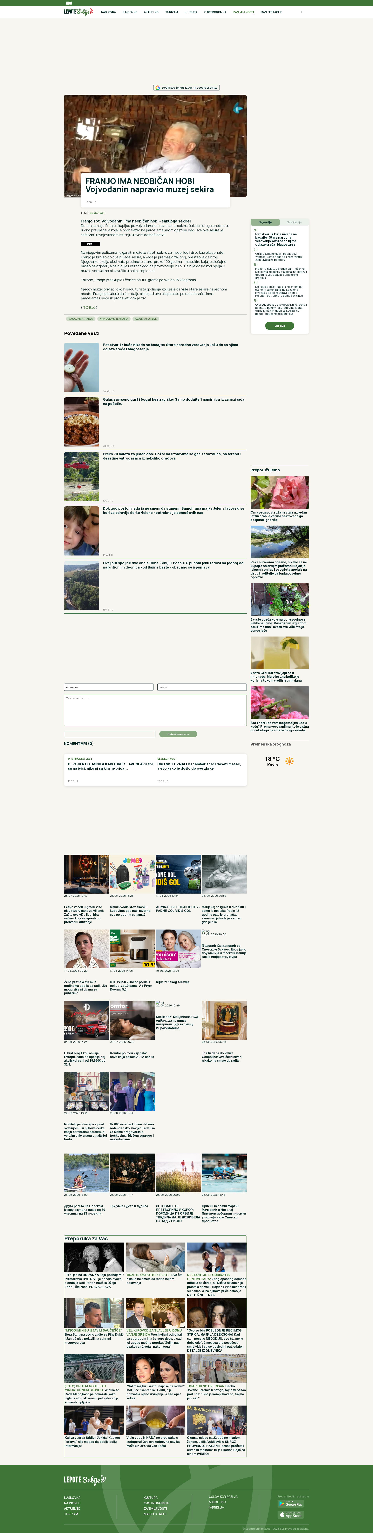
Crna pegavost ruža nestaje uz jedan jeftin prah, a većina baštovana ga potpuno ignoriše (279, 516)
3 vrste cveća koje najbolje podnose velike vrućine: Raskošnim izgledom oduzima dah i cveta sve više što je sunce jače (279, 625)
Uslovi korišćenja (223, 1497)
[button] (218, 213)
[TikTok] (297, 1479)
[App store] (293, 1515)
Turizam (171, 12)
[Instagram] (305, 1479)
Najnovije (130, 12)
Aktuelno (151, 12)
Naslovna (108, 12)
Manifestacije (271, 12)
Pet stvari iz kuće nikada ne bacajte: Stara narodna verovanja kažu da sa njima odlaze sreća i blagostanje (170, 346)
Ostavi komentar (178, 734)
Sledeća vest (167, 759)
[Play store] (293, 1504)
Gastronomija (215, 12)
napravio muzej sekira (114, 318)
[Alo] (68, 3)
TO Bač (89, 307)
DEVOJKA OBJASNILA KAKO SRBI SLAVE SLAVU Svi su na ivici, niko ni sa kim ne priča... (110, 766)
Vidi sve (280, 326)
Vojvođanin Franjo (81, 318)
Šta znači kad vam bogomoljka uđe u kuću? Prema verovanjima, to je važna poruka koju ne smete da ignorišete (280, 726)
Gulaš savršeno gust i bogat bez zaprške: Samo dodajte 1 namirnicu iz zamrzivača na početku (173, 401)
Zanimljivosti (243, 12)
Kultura (191, 12)
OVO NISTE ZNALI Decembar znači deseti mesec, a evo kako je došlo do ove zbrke (199, 766)
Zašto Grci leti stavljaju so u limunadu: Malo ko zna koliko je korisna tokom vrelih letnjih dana (276, 676)
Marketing (217, 1502)
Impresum (216, 1507)
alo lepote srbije (146, 318)
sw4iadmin (97, 213)
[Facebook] (289, 1479)
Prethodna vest (80, 759)
